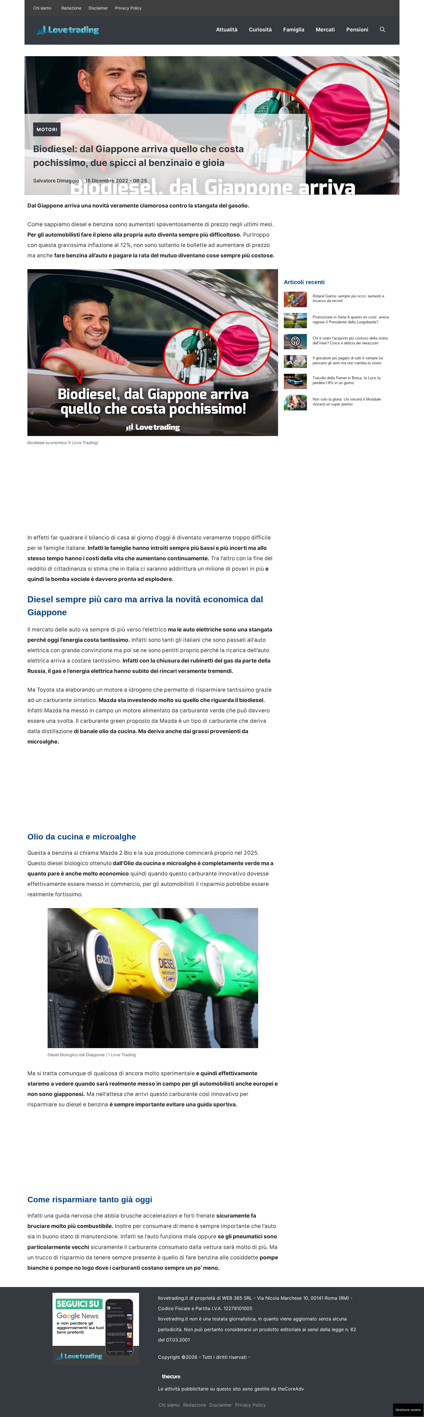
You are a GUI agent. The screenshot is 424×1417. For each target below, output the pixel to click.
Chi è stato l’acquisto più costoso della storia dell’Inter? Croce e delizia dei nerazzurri (350, 340)
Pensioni (357, 30)
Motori (47, 129)
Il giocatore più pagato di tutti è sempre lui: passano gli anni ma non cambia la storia (348, 360)
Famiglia (293, 30)
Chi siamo (42, 7)
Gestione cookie (408, 1410)
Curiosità (260, 30)
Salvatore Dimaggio (56, 181)
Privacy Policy (128, 7)
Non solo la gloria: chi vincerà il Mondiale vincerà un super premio (347, 401)
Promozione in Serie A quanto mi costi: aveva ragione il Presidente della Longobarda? (351, 319)
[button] (382, 29)
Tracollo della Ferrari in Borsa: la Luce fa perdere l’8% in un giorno (346, 380)
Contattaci (263, 1357)
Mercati (325, 30)
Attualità (226, 30)
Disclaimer (98, 7)
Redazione (71, 7)
